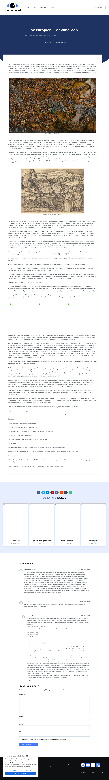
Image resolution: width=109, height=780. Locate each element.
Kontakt (52, 7)
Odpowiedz (26, 595)
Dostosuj (13, 770)
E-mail (21, 724)
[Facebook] (83, 765)
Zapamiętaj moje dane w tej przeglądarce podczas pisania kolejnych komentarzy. (44, 739)
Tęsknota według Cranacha (41, 541)
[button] (87, 7)
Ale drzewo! (16, 541)
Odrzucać (28, 770)
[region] (20, 765)
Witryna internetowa (25, 732)
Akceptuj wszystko (20, 773)
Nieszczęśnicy (93, 541)
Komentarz (22, 694)
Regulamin (43, 7)
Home (27, 7)
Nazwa (21, 716)
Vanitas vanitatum (67, 541)
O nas (34, 7)
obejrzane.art (49, 42)
